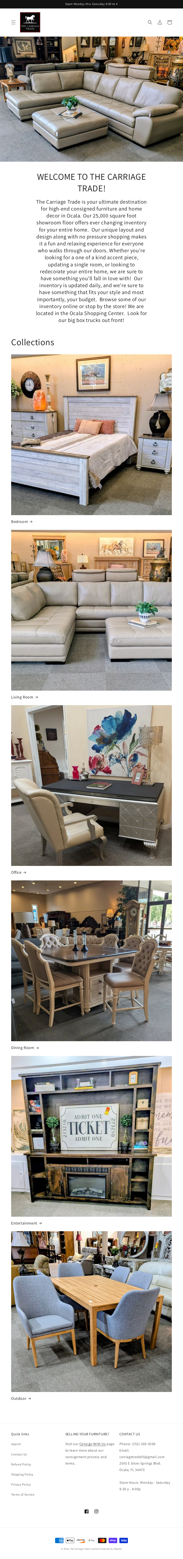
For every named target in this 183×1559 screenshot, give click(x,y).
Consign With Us (92, 1444)
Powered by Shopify (111, 1548)
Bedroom (19, 521)
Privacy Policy (21, 1484)
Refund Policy (21, 1464)
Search (16, 1444)
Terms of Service (23, 1494)
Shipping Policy (22, 1474)
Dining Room (22, 1047)
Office (16, 872)
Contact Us (19, 1454)
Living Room (22, 697)
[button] (13, 22)
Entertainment (24, 1223)
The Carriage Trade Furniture (85, 1548)
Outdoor (18, 1398)
